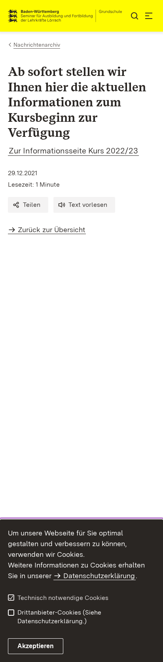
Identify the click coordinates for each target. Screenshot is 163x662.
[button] (28, 205)
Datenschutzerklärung (99, 575)
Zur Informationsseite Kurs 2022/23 (73, 150)
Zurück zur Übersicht (51, 229)
